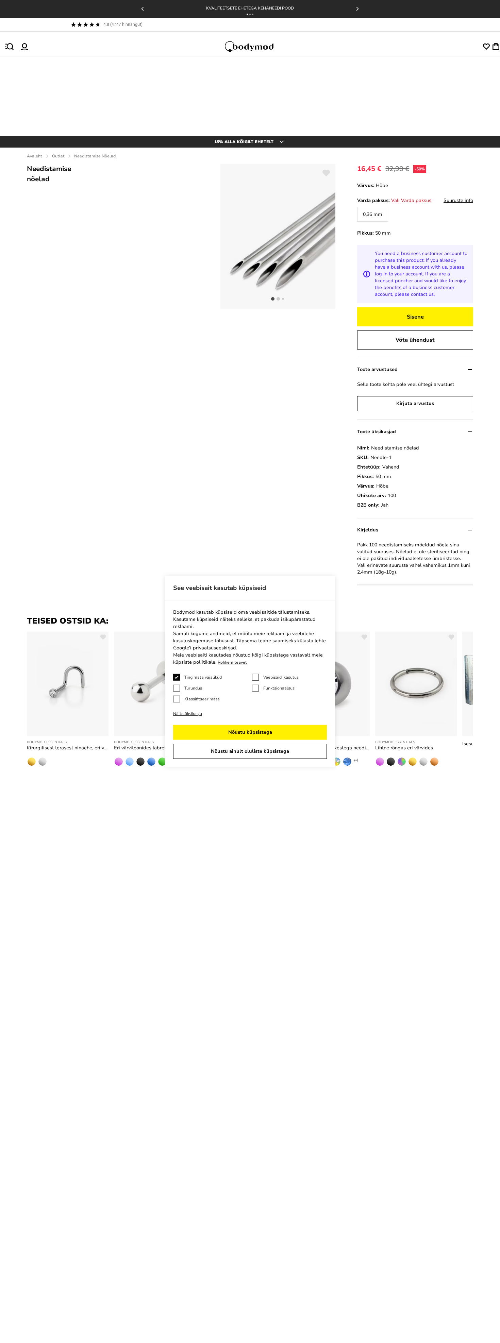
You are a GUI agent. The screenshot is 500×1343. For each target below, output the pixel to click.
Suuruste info (458, 200)
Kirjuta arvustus (415, 403)
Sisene (415, 317)
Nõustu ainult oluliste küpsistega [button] (250, 751)
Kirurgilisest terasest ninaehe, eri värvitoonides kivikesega (68, 748)
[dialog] (250, 671)
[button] (247, 14)
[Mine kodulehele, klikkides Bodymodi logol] (255, 46)
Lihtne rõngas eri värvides (404, 748)
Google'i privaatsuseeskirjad (204, 648)
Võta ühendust (415, 340)
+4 (355, 760)
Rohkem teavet (232, 662)
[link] (372, 214)
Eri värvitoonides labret (140, 748)
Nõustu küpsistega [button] (250, 732)
